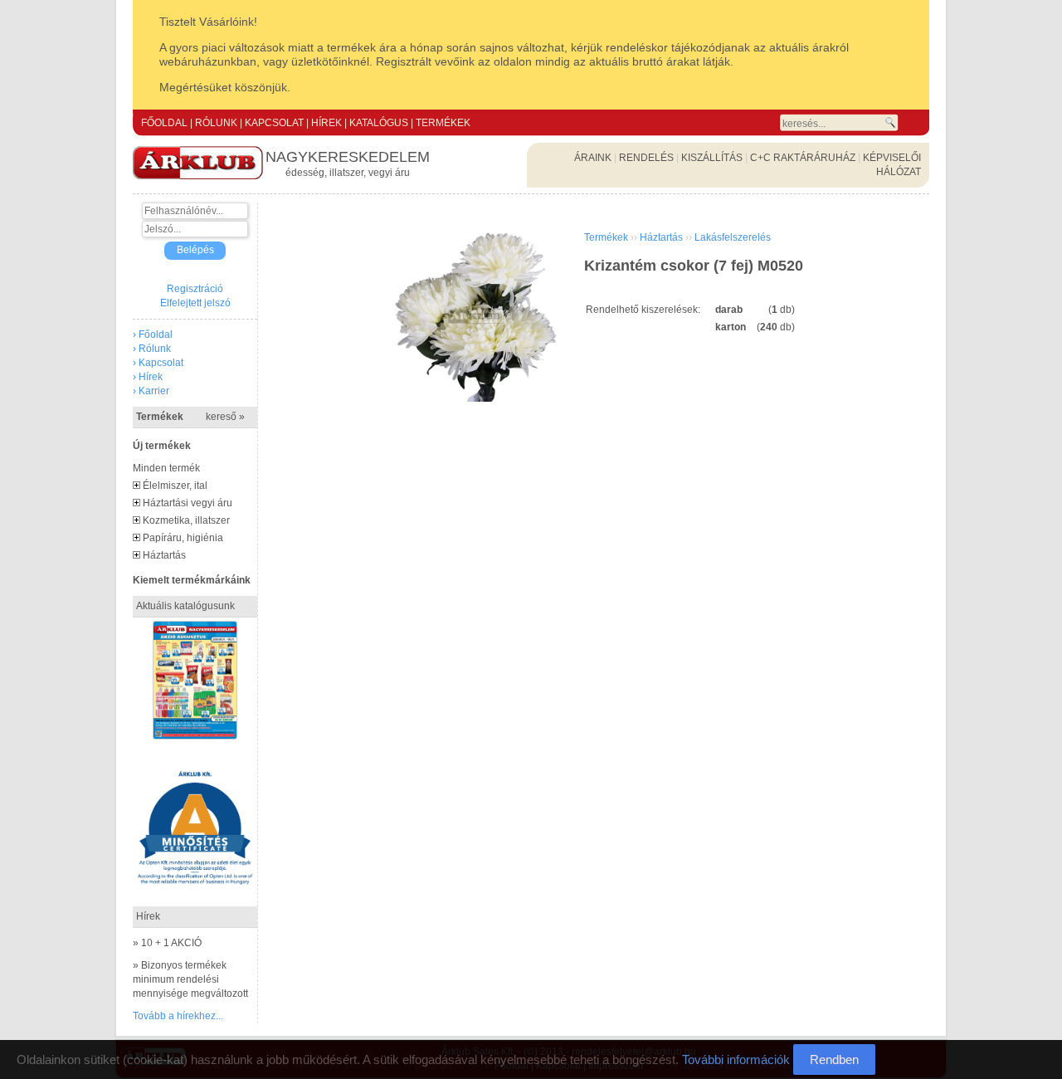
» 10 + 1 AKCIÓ (167, 943)
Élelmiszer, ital (175, 485)
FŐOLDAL (164, 123)
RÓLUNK (216, 123)
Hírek (148, 916)
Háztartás (164, 555)
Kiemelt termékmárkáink (192, 580)
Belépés (195, 250)
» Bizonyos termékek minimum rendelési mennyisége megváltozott (190, 979)
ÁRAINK (592, 158)
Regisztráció (195, 289)
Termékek (190, 416)
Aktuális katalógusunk (185, 606)
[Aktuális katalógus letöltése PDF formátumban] (195, 627)
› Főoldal (153, 334)
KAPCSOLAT (274, 123)
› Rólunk (152, 348)
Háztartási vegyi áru (187, 503)
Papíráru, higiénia (183, 538)
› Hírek (148, 377)
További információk (736, 1059)
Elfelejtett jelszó (195, 303)
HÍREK (326, 123)
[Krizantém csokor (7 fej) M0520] (476, 398)
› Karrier (151, 391)
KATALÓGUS (378, 123)
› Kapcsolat (158, 363)
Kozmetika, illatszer (186, 520)
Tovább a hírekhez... (178, 1016)
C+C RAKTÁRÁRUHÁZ (802, 158)
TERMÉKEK (443, 123)
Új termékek (162, 446)
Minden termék (166, 468)
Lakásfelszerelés (732, 237)
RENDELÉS (646, 158)
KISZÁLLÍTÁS (712, 158)
